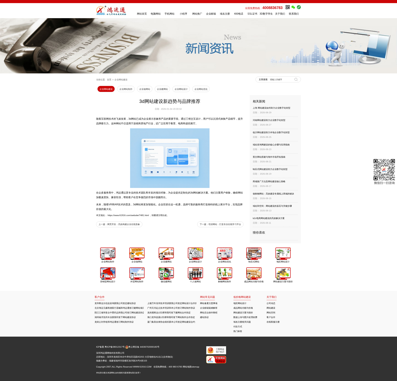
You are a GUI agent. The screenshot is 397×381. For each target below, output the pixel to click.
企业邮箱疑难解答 (208, 308)
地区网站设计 (239, 303)
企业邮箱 (211, 13)
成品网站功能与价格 (243, 308)
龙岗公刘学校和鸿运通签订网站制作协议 (114, 322)
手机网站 (169, 13)
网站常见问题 (207, 297)
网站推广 (197, 13)
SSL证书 (252, 13)
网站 (138, 204)
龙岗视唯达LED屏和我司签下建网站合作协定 (169, 312)
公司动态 (271, 303)
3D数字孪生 (266, 13)
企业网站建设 (120, 79)
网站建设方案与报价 (243, 312)
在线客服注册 (273, 322)
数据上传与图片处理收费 (245, 317)
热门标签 (237, 331)
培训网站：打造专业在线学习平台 (224, 224)
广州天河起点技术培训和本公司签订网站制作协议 (171, 308)
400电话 (238, 13)
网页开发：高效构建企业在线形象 (123, 224)
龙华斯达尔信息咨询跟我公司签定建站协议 (115, 303)
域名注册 (225, 13)
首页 (109, 79)
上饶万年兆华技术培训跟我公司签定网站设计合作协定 (173, 303)
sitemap (195, 366)
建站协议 (204, 317)
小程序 (183, 13)
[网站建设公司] (114, 10)
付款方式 (237, 326)
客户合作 (271, 317)
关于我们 (280, 13)
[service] (384, 172)
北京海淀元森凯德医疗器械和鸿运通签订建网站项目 (120, 308)
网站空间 (271, 312)
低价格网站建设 (242, 297)
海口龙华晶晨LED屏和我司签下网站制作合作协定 (171, 317)
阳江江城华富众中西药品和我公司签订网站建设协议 (120, 312)
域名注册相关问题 (242, 322)
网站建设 (271, 308)
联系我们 (294, 13)
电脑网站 (156, 13)
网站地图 (187, 366)
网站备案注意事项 (208, 303)
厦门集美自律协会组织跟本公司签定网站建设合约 (171, 322)
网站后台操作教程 (208, 312)
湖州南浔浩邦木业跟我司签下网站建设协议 (115, 317)
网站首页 (142, 13)
